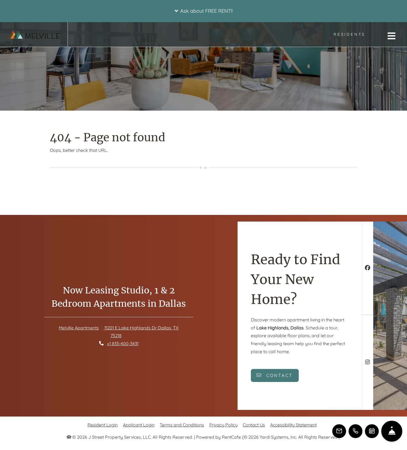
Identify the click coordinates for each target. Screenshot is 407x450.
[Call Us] (355, 431)
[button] (203, 11)
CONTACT (278, 375)
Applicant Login (138, 425)
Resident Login (102, 425)
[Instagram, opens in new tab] (367, 363)
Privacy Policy (223, 425)
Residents (353, 34)
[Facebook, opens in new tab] (367, 268)
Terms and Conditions (182, 425)
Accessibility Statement (293, 425)
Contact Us (254, 425)
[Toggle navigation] (391, 36)
